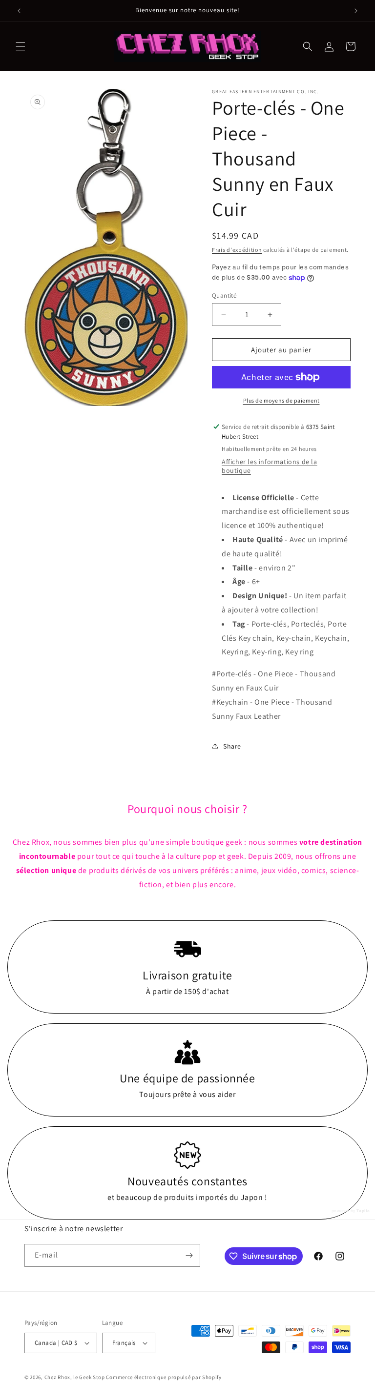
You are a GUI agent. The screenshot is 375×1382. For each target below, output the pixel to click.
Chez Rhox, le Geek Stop (74, 1377)
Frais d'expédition (237, 249)
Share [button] (232, 746)
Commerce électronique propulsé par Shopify (163, 1377)
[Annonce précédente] (19, 10)
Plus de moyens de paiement (281, 400)
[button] (20, 46)
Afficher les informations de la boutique (269, 466)
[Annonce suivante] (356, 10)
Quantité (224, 295)
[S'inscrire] (189, 1255)
